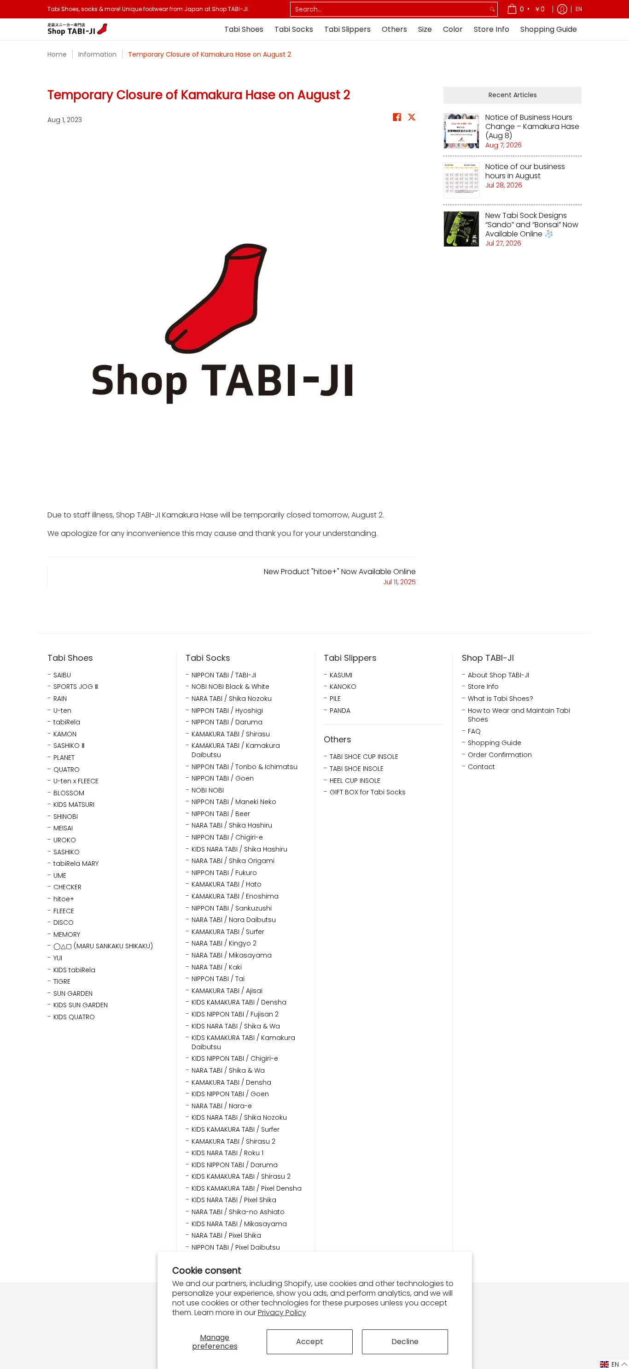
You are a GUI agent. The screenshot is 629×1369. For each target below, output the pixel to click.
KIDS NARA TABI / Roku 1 (227, 1153)
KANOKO (343, 686)
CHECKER (67, 887)
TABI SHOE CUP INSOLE (364, 756)
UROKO (64, 840)
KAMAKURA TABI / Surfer (228, 932)
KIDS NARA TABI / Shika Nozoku (239, 1117)
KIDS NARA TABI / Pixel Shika (234, 1200)
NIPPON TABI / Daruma (227, 722)
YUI (57, 958)
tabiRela (66, 722)
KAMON (64, 734)
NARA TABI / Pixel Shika (226, 1235)
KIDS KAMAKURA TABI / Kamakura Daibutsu (243, 1043)
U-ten (62, 710)
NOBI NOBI (208, 790)
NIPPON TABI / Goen (223, 778)
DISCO (63, 922)
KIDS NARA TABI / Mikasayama (239, 1224)
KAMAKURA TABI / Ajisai (227, 991)
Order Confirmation (500, 755)
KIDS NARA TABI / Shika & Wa (236, 1026)
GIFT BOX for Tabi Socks (368, 792)
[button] (397, 119)
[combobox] (389, 9)
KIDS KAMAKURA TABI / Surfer (236, 1129)
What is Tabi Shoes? (500, 698)
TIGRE (61, 981)
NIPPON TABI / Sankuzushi (232, 908)
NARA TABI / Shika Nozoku (232, 698)
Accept (309, 1341)
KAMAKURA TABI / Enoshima (235, 896)
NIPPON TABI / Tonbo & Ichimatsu (244, 767)
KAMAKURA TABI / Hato (227, 884)
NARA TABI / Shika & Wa (228, 1070)
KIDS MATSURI (73, 804)
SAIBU (62, 675)
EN (579, 9)
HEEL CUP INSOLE (355, 780)
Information (97, 54)
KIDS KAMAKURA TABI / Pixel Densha (247, 1188)
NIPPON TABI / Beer (221, 814)
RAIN (60, 698)
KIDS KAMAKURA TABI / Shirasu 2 (241, 1176)
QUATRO (66, 769)
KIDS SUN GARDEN (80, 1005)
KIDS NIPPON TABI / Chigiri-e (235, 1058)
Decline (405, 1341)
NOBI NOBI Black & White (230, 686)
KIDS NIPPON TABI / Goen (230, 1094)
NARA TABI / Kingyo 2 (224, 943)
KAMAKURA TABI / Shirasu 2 (233, 1141)
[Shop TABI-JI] (77, 29)
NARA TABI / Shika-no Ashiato (238, 1212)
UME (59, 875)
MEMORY (66, 934)
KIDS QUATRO (74, 1017)
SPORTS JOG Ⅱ (75, 686)
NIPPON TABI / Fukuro (224, 873)
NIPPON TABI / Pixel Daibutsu (236, 1247)
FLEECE (63, 911)
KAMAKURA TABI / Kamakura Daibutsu (236, 750)
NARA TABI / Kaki (217, 967)
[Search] (492, 9)
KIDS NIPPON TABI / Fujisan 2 (235, 1014)
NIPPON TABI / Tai (218, 979)
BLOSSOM (68, 793)
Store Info (483, 686)
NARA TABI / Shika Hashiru (232, 825)
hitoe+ (63, 899)
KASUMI (341, 675)
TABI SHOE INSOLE (357, 768)
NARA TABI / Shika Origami (233, 861)
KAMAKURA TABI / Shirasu (231, 734)
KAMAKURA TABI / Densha (231, 1082)
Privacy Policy (282, 1312)
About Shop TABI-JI (498, 675)
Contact (481, 767)
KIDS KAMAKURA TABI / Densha (239, 1002)
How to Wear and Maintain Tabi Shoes (519, 715)
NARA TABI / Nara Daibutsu (234, 920)
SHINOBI (65, 816)
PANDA (340, 710)
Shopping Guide (494, 743)
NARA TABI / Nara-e (222, 1106)
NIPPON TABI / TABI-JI (224, 675)
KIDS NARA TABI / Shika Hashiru (239, 849)
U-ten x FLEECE (76, 781)
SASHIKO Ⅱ (69, 745)
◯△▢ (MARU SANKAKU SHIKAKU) (103, 946)
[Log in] (562, 9)
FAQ (474, 731)
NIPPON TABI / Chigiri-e (227, 837)
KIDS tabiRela (74, 970)
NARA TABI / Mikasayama (232, 955)
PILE (335, 698)
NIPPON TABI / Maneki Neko (234, 802)
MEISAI (63, 828)
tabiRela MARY (76, 863)
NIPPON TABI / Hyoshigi (227, 710)
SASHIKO (66, 852)
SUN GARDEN (73, 993)
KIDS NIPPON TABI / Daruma (235, 1165)
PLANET (64, 757)
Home (57, 54)
